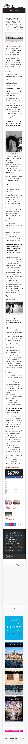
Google (6, 556)
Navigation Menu (14, 10)
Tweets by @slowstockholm (13, 612)
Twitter (12, 556)
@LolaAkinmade (17, 550)
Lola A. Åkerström (15, 533)
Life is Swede (11, 23)
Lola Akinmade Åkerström (12, 535)
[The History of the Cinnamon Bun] (16, 502)
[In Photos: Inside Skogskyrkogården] (8, 514)
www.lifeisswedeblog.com (12, 467)
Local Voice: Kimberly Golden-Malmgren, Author (8, 507)
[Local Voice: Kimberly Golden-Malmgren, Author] (8, 502)
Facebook (9, 556)
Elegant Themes (14, 738)
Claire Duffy (8, 46)
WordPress (14, 740)
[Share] (14, 524)
